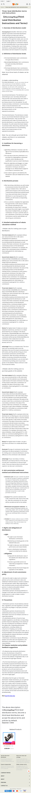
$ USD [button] (2, 1)
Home (2, 7)
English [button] (8, 1)
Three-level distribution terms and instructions (16, 7)
